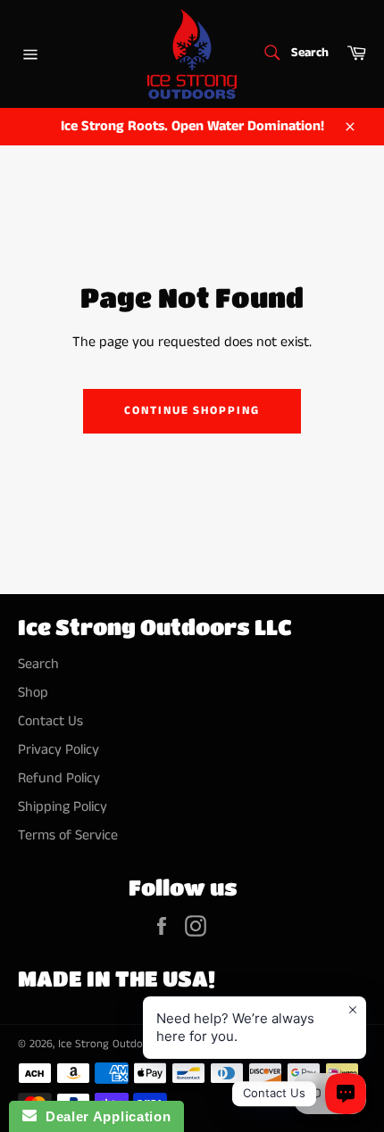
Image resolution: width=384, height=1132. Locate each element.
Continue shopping (192, 410)
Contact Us (50, 721)
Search (38, 664)
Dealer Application (104, 1116)
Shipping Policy (62, 807)
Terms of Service (68, 835)
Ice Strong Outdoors (108, 1044)
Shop (33, 692)
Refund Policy (59, 778)
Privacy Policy (58, 750)
